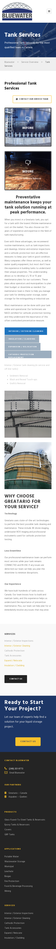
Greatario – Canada (18, 793)
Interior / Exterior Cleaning (17, 646)
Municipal (9, 866)
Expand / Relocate (13, 660)
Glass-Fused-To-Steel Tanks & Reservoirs (24, 820)
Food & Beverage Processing (18, 886)
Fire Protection (11, 881)
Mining (7, 891)
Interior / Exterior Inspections (18, 641)
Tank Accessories (12, 656)
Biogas (7, 876)
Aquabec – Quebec (18, 797)
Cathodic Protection (14, 651)
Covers (7, 829)
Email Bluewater (17, 773)
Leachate (8, 871)
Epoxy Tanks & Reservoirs (17, 825)
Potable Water (11, 856)
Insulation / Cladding (14, 665)
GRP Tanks (9, 834)
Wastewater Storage (14, 861)
